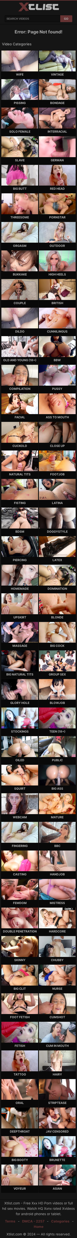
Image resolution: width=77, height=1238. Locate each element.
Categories (60, 1221)
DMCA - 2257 (33, 1221)
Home (38, 1227)
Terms (10, 1221)
